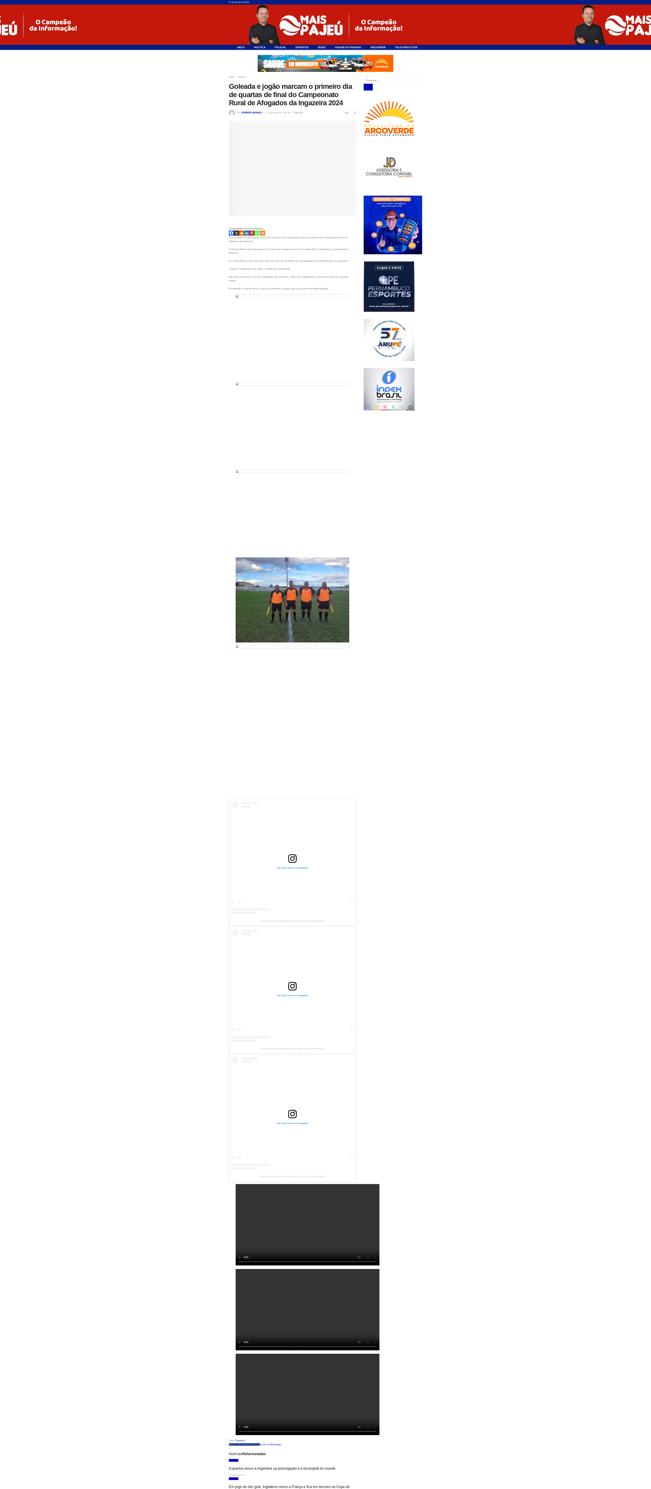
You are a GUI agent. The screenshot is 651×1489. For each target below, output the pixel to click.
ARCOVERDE (378, 47)
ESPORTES (302, 47)
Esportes (242, 77)
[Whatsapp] (256, 233)
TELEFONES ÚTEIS (406, 47)
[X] (236, 233)
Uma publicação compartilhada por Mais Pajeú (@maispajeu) (292, 920)
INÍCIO (241, 47)
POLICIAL (280, 47)
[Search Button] (368, 87)
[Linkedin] (246, 233)
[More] (262, 233)
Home (231, 77)
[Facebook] (231, 233)
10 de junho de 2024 (277, 112)
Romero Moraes (252, 112)
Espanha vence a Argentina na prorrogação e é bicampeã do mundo (282, 1468)
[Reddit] (241, 233)
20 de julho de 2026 (237, 1475)
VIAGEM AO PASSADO (348, 47)
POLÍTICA (259, 47)
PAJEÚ (322, 47)
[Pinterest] (251, 233)
